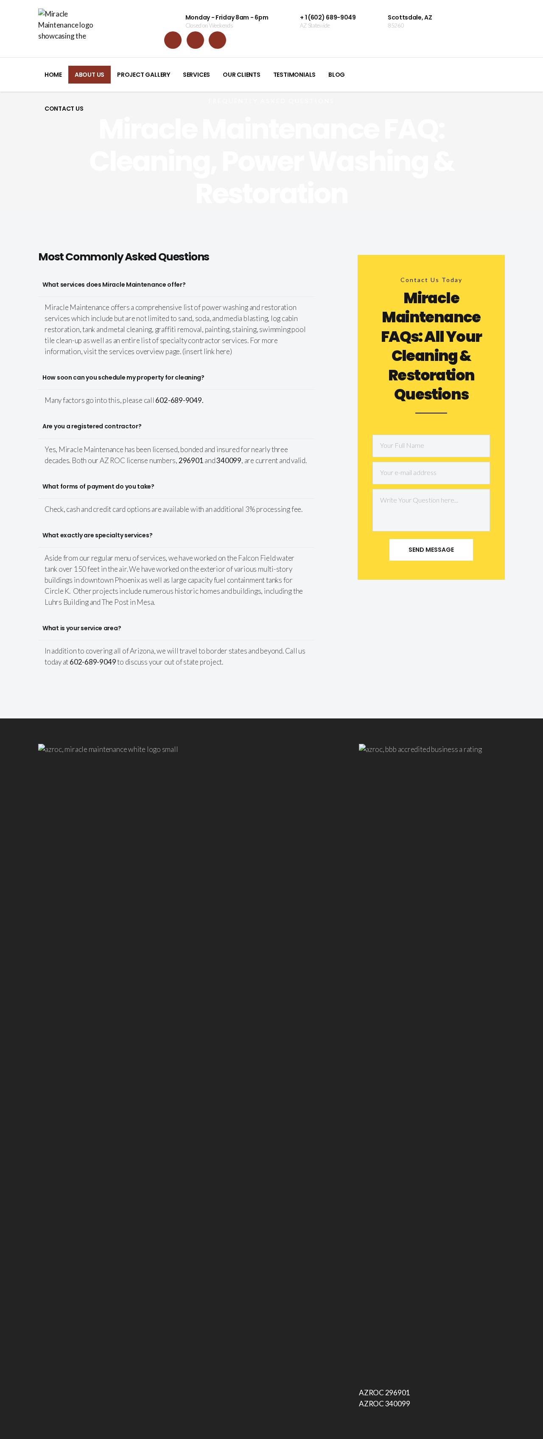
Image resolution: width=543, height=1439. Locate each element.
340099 (228, 460)
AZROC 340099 (384, 1403)
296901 (191, 460)
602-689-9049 (93, 661)
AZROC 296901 (384, 1392)
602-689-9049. (179, 400)
